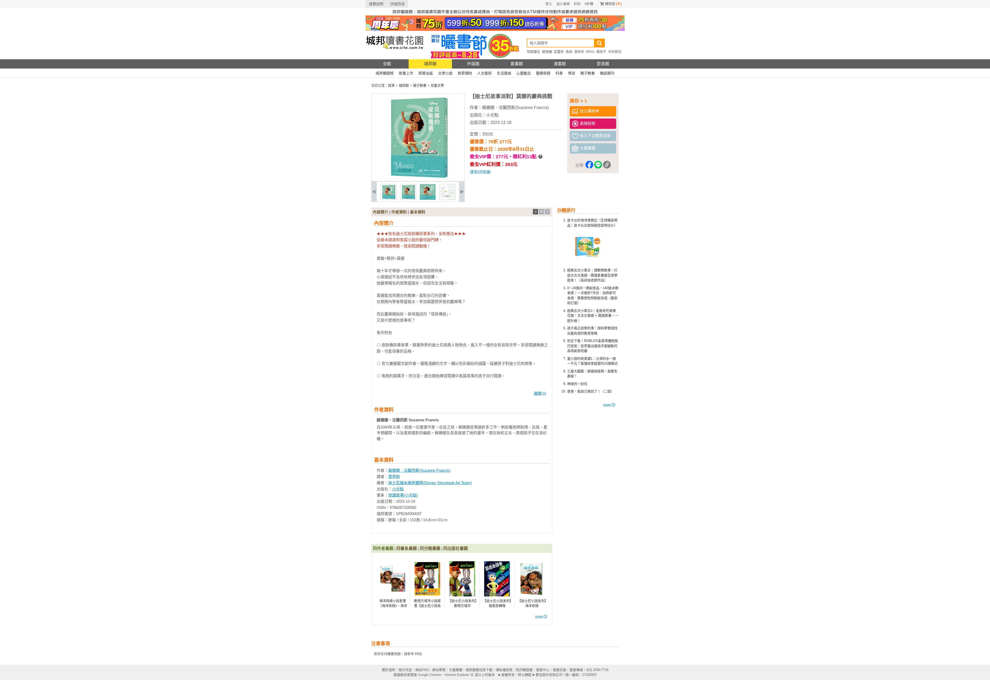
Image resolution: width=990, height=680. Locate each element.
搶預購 (547, 51)
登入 (549, 4)
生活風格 (504, 73)
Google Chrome (429, 675)
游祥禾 (579, 51)
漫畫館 (560, 64)
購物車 (613, 4)
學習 (571, 73)
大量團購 (455, 670)
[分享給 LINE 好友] (598, 165)
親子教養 (587, 73)
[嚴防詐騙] (495, 14)
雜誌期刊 (607, 73)
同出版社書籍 (455, 548)
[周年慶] (495, 30)
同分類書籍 (430, 548)
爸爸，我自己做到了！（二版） (590, 391)
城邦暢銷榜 (385, 73)
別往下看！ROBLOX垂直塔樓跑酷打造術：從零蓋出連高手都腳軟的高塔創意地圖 (592, 346)
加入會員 (563, 4)
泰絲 (569, 51)
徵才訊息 (405, 670)
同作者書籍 (383, 548)
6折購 (589, 4)
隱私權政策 (504, 670)
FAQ (418, 654)
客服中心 (542, 670)
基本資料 (417, 212)
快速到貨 (397, 4)
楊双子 (601, 51)
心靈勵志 (523, 73)
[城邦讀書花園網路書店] (395, 58)
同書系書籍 (406, 548)
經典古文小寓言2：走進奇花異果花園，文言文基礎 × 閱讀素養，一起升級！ (592, 316)
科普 (559, 73)
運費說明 (376, 4)
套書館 (516, 64)
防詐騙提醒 (524, 670)
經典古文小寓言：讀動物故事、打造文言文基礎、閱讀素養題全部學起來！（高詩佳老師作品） (592, 275)
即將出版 (425, 73)
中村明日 (615, 51)
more (607, 405)
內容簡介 (380, 212)
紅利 (577, 4)
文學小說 (445, 73)
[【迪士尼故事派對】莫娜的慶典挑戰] (388, 199)
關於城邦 (388, 670)
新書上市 (406, 73)
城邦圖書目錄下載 (479, 670)
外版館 (473, 64)
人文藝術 (484, 73)
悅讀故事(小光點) (403, 495)
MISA (590, 51)
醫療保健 (543, 73)
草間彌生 (533, 51)
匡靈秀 (559, 51)
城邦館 (430, 64)
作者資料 (399, 212)
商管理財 (465, 73)
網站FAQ (422, 670)
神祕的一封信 (577, 384)
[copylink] (607, 165)
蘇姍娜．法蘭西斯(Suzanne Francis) (515, 107)
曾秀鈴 (394, 476)
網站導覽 (439, 670)
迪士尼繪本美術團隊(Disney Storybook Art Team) (430, 483)
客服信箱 (559, 670)
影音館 (603, 64)
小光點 (492, 115)
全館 (387, 64)
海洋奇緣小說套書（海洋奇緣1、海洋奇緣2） (392, 606)
